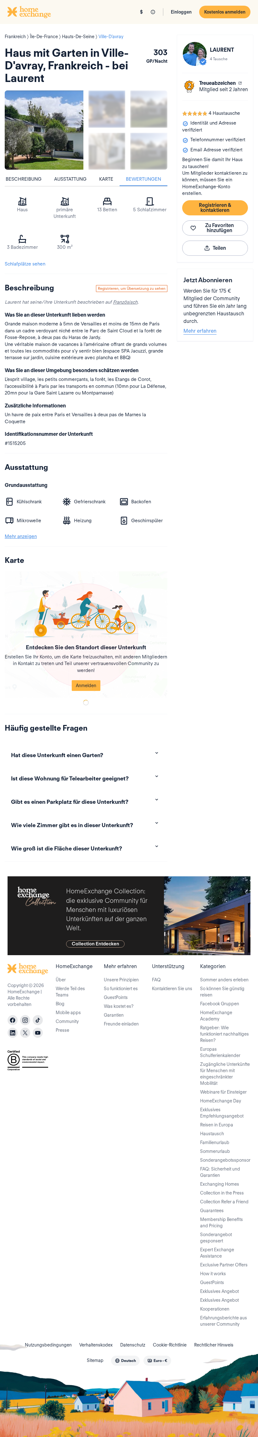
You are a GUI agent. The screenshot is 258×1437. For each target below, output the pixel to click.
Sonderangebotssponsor (225, 1160)
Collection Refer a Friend (224, 1201)
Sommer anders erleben (224, 979)
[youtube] (38, 1033)
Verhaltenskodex (96, 1344)
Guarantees (212, 1210)
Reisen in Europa (216, 1124)
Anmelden (86, 685)
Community (67, 1021)
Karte (106, 179)
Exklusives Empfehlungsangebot (222, 1113)
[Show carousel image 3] (106, 151)
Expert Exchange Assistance (217, 1253)
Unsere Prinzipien (121, 979)
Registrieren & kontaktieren (215, 207)
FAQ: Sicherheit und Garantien (220, 1172)
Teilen (219, 248)
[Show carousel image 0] (44, 130)
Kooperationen (214, 1308)
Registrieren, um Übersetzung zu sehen (131, 288)
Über (61, 979)
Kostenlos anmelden (224, 12)
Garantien (114, 1015)
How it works (213, 1273)
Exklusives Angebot (219, 1291)
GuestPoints (116, 997)
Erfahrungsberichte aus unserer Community (223, 1321)
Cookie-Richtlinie (170, 1344)
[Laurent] (194, 54)
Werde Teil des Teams (70, 991)
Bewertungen (143, 179)
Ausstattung (70, 179)
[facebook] (13, 1020)
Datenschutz (132, 1344)
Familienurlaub (214, 1142)
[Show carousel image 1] (106, 109)
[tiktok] (38, 1020)
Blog (60, 1003)
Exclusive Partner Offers (224, 1264)
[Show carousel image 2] (148, 109)
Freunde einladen (121, 1023)
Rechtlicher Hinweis (213, 1344)
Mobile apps (68, 1012)
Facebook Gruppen (219, 1003)
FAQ (156, 979)
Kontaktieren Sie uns (172, 988)
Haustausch (212, 1133)
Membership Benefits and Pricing (221, 1222)
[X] (25, 1033)
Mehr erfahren (199, 331)
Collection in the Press (222, 1192)
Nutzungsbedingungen (48, 1344)
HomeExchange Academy (216, 1015)
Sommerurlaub (215, 1151)
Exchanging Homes (219, 1184)
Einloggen (181, 12)
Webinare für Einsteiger (223, 1092)
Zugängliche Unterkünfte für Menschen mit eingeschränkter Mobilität (225, 1074)
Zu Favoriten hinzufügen (219, 227)
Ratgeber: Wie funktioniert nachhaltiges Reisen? (224, 1034)
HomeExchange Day (220, 1100)
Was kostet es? (118, 1006)
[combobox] (125, 1361)
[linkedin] (13, 1033)
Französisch (125, 302)
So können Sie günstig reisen (222, 991)
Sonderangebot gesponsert (216, 1237)
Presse (62, 1030)
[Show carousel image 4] (148, 151)
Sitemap (95, 1360)
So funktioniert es (121, 988)
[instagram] (25, 1020)
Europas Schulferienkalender (220, 1052)
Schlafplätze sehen (25, 264)
